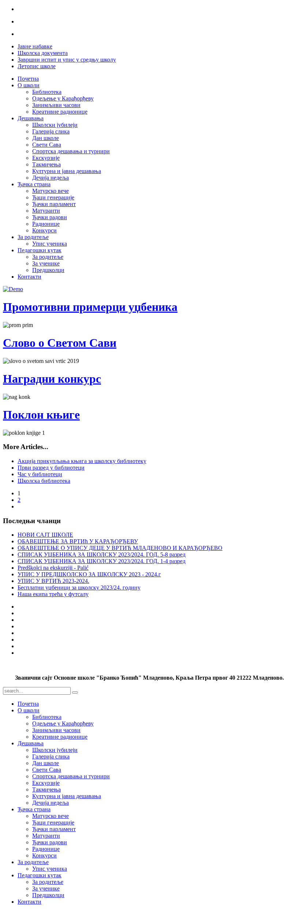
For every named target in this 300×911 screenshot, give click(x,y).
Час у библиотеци (40, 474)
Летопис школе (37, 66)
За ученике (46, 263)
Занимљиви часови (56, 105)
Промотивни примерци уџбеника (90, 306)
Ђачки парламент (54, 204)
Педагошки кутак (39, 250)
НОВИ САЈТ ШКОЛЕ (45, 535)
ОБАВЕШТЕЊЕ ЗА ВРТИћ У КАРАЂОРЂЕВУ (78, 541)
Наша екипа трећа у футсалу (53, 594)
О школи (29, 85)
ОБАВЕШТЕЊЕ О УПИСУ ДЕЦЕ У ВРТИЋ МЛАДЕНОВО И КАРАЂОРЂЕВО (120, 548)
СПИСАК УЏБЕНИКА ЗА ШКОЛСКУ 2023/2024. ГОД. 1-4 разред (101, 561)
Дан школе (45, 138)
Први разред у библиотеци (51, 467)
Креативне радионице (59, 112)
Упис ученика (49, 243)
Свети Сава (46, 145)
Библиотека (46, 92)
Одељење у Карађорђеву (63, 98)
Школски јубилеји (55, 125)
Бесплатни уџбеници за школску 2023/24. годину (79, 587)
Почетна (28, 79)
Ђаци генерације (53, 197)
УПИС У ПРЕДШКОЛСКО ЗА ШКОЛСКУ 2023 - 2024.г (89, 574)
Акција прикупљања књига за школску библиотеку (82, 461)
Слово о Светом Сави (59, 342)
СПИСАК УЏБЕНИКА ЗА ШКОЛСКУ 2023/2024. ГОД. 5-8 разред (101, 554)
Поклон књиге (41, 414)
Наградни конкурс (52, 378)
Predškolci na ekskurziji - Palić (53, 568)
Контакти (29, 276)
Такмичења (46, 164)
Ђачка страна (34, 184)
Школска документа (43, 53)
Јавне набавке (35, 46)
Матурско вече (50, 191)
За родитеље (33, 237)
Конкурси (44, 230)
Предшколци (48, 270)
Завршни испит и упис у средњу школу (67, 59)
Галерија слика (51, 131)
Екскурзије (46, 158)
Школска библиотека (44, 481)
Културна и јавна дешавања (66, 171)
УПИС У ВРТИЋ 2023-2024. (53, 581)
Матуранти (46, 210)
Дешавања (31, 118)
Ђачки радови (49, 217)
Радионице (46, 224)
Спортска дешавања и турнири (71, 151)
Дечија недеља (50, 178)
